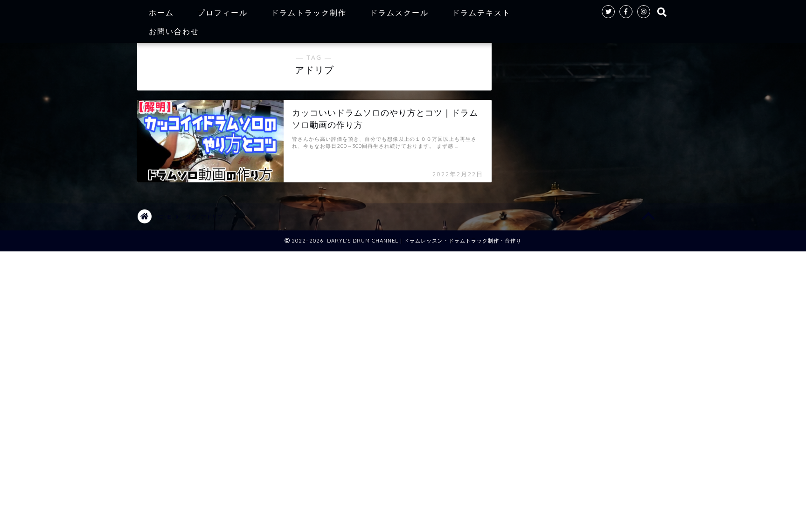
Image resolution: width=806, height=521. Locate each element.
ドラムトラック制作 (309, 12)
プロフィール (222, 12)
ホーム (161, 12)
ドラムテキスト (481, 12)
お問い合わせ (174, 31)
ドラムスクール (399, 12)
